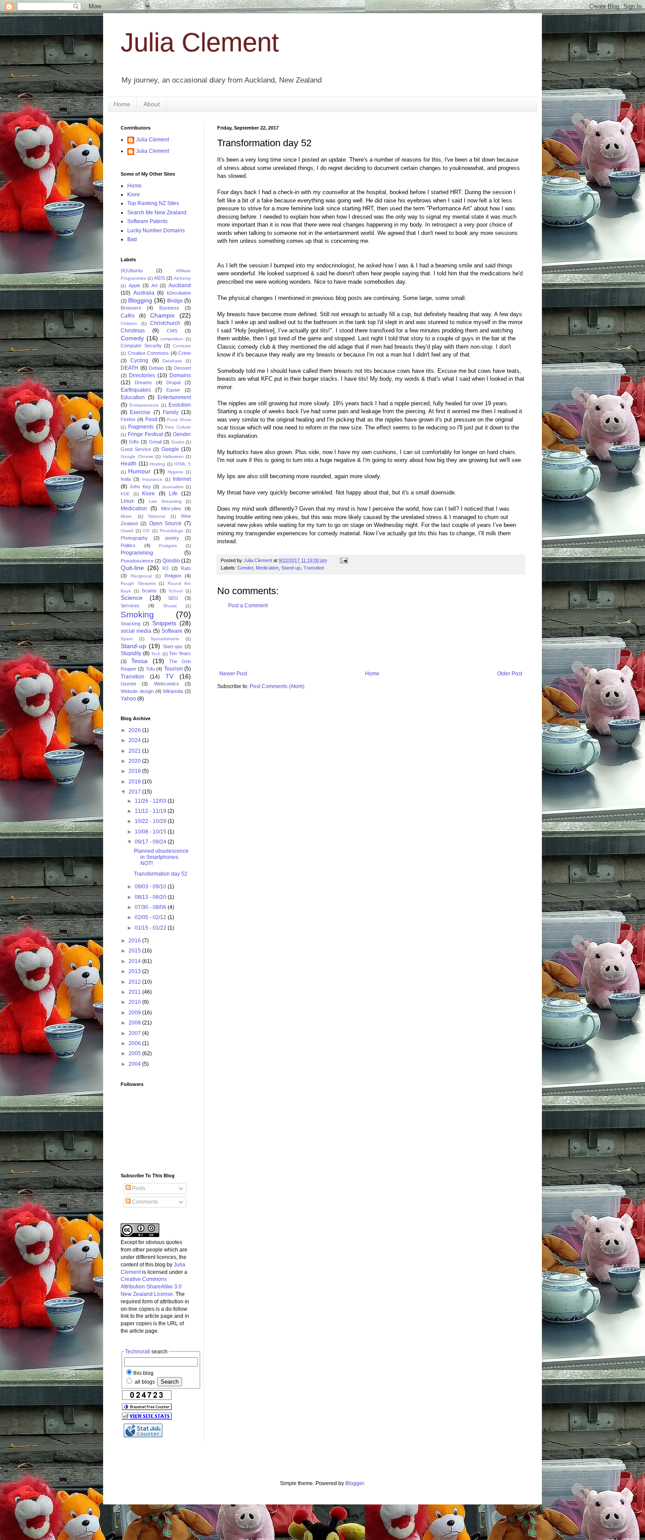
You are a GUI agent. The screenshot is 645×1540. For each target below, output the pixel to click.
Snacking (130, 623)
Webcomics (166, 683)
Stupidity (131, 653)
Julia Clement (200, 42)
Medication (267, 567)
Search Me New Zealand (156, 212)
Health (128, 464)
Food (151, 419)
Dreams (143, 382)
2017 (135, 792)
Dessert (182, 368)
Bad (132, 239)
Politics (128, 545)
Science (132, 597)
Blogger (354, 1483)
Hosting (157, 464)
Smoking (137, 614)
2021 (135, 751)
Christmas (133, 331)
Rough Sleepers (138, 583)
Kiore (133, 194)
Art (154, 285)
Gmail (155, 441)
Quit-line (132, 567)
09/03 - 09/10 (151, 887)
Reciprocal (141, 575)
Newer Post (233, 674)
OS (146, 530)
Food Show (179, 419)
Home (122, 104)
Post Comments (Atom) (277, 686)
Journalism (172, 486)
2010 (135, 1002)
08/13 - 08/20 (151, 897)
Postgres (168, 545)
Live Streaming (165, 501)
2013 (135, 971)
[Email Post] (343, 560)
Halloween (173, 456)
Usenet (128, 683)
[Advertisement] (377, 640)
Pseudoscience (137, 560)
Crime (184, 353)
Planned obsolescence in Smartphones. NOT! (161, 857)
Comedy (132, 338)
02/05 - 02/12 (151, 917)
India (126, 479)
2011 (135, 992)
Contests (182, 345)
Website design (137, 691)
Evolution (179, 405)
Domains (180, 375)
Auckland (179, 285)
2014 (135, 961)
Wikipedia (173, 691)
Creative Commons (148, 353)
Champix (162, 315)
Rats (186, 568)
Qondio (171, 561)
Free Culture (178, 427)
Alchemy (182, 278)
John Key (139, 486)
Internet (182, 479)
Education (133, 397)
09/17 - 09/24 (151, 842)
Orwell (127, 530)
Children (129, 323)
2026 (135, 730)
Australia (143, 293)
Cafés (128, 316)
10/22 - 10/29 (151, 821)
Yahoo (128, 699)
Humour (139, 471)
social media (136, 631)
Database (172, 360)
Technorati (137, 1352)
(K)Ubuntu (132, 270)
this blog (143, 1373)
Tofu (150, 668)
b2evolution (179, 293)
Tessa (139, 660)
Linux (127, 501)
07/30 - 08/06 (151, 907)
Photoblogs (171, 530)
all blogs (144, 1382)
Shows (170, 605)
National (156, 516)
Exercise (140, 412)
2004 (135, 1064)
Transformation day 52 (160, 874)
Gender (245, 567)
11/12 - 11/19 (151, 811)
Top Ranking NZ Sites (153, 203)
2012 (135, 982)
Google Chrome (137, 456)
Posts (138, 1188)
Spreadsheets (164, 638)
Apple (134, 285)
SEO (173, 598)
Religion (173, 575)
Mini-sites (171, 508)
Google (170, 449)
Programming (137, 553)
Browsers (131, 307)
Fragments (141, 427)
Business (169, 307)
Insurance (152, 479)
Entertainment (174, 397)
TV (169, 676)
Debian (156, 368)
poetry (172, 538)
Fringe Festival (145, 434)
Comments (144, 1202)
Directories (142, 375)
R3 (165, 568)
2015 (135, 951)
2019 (135, 771)
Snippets (164, 623)
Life (173, 493)
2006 (135, 1043)
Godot (177, 442)
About (151, 104)
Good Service (136, 449)
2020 (135, 761)
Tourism (173, 669)
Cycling (139, 360)
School (175, 590)
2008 (135, 1023)
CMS (172, 330)
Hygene (175, 471)
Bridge (175, 301)
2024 (135, 740)
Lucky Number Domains (156, 230)
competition (171, 338)
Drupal (173, 382)
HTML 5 (182, 464)
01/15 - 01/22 (151, 928)
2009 (135, 1013)
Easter (173, 390)
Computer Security (141, 345)
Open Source (165, 523)
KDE (125, 493)
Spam (127, 638)
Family (171, 412)
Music (126, 516)
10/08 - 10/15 (151, 832)
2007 (135, 1033)
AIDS (159, 278)
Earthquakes (136, 390)
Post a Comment (248, 605)
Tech (156, 653)
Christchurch (165, 323)
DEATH (129, 368)
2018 (135, 782)
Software (172, 631)
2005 (135, 1053)
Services (130, 605)
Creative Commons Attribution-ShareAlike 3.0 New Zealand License (151, 1286)
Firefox (128, 419)
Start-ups (173, 646)
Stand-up (291, 567)
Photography (134, 538)
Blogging (140, 300)
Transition (313, 567)
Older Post (509, 674)
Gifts (134, 441)
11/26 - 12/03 (151, 801)
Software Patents (147, 221)
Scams (149, 590)
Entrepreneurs (143, 405)
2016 (135, 941)
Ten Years (180, 653)
